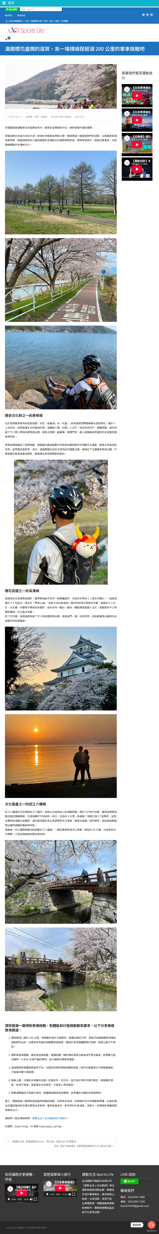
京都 (56, 116)
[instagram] (147, 16)
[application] (22, 1193)
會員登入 (9, 15)
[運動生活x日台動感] (23, 30)
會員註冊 (21, 15)
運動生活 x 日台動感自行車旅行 (49, 1118)
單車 (61, 116)
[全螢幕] (35, 1199)
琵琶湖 (67, 116)
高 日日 (80, 116)
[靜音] (31, 1199)
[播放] (9, 1199)
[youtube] (151, 16)
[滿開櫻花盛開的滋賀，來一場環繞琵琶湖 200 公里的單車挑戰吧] (61, 86)
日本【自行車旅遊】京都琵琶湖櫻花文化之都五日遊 (84, 1146)
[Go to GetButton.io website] (152, 1231)
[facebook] (143, 16)
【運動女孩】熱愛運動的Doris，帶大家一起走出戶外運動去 (42, 1141)
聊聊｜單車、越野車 (38, 116)
